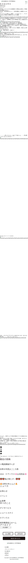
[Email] (14, 453)
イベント (2, 7)
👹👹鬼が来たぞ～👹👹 (10, 479)
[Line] (14, 451)
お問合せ (7, 555)
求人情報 (7, 551)
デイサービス (5, 508)
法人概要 (8, 533)
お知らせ (3, 491)
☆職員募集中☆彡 (7, 464)
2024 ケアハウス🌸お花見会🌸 (13, 474)
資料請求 (20, 533)
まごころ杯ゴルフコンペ (17, 456)
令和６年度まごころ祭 (9, 469)
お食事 (3, 501)
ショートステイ (6, 513)
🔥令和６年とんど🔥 (9, 484)
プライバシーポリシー (9, 549)
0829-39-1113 (15, 538)
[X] (14, 449)
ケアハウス (2, 6)
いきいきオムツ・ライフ (5, 456)
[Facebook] (14, 447)
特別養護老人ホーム (8, 523)
